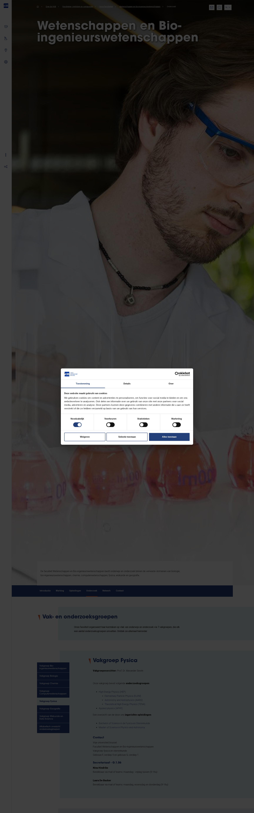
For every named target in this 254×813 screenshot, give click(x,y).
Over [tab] (171, 383)
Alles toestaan (169, 437)
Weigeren (85, 437)
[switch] (110, 424)
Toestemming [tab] (83, 383)
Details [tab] (127, 383)
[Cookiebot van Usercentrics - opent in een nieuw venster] (177, 374)
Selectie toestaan (127, 437)
